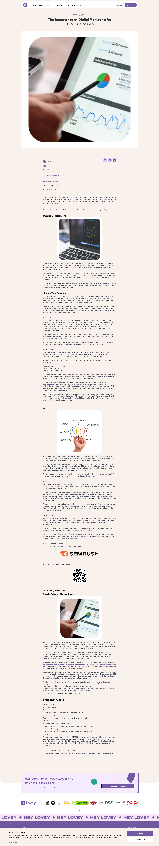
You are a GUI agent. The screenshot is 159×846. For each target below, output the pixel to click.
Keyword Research (51, 175)
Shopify (66, 398)
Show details (12, 842)
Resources (60, 5)
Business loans (45, 5)
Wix (60, 382)
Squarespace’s (48, 384)
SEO (44, 166)
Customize (138, 839)
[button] (46, 5)
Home (33, 5)
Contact (81, 5)
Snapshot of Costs (50, 190)
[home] (25, 5)
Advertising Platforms (51, 181)
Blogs (46, 170)
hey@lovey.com (26, 828)
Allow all (140, 833)
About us (72, 5)
